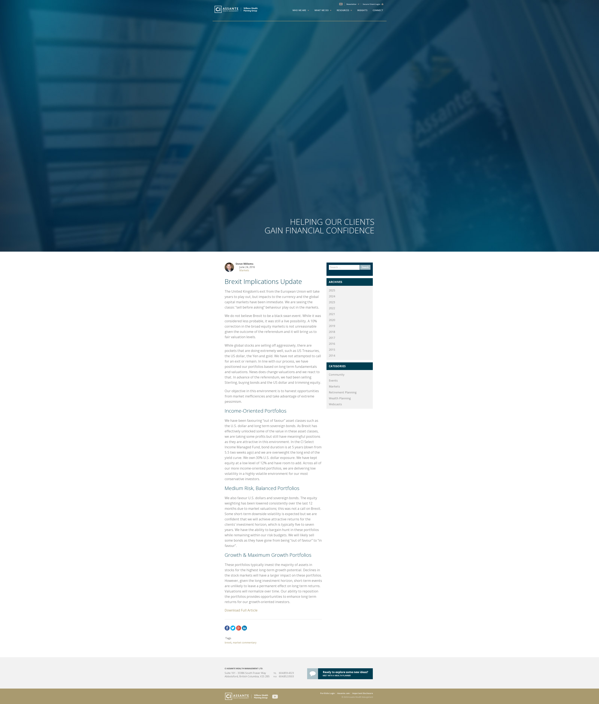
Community (336, 374)
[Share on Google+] (238, 628)
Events (333, 380)
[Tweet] (232, 628)
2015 (332, 349)
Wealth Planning (340, 398)
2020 (332, 320)
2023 (332, 302)
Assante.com (343, 693)
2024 (332, 296)
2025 (332, 290)
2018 (332, 332)
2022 (332, 308)
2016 (332, 344)
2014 (332, 355)
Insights (362, 10)
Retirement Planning (343, 392)
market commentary (244, 642)
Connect (378, 10)
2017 (332, 338)
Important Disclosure (362, 693)
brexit (228, 642)
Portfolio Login (327, 693)
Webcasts (335, 404)
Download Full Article (241, 610)
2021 (332, 314)
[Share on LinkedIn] (244, 628)
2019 (332, 326)
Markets (244, 270)
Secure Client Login (372, 4)
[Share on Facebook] (227, 628)
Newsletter (351, 4)
